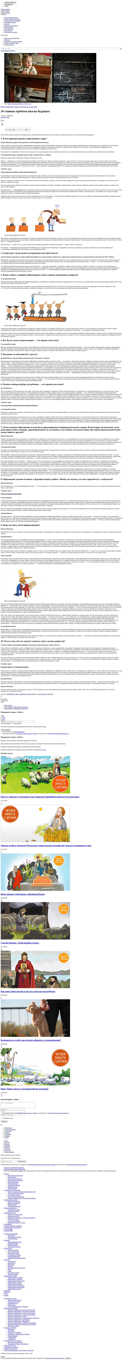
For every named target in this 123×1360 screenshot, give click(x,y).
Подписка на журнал (10, 32)
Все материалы (9, 29)
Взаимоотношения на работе (17, 1258)
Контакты (7, 1145)
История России (13, 1245)
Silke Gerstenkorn (13, 104)
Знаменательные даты (14, 1242)
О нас (6, 1140)
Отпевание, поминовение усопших (19, 1334)
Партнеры (7, 1150)
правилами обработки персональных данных (42, 1164)
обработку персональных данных (26, 733)
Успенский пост (13, 1303)
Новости (7, 24)
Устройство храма (13, 1211)
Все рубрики (8, 30)
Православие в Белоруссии (16, 1281)
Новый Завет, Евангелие (15, 1175)
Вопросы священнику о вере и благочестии (21, 1310)
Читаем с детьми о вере (11, 43)
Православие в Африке (15, 1279)
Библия (6, 1174)
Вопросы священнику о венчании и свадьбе (21, 1311)
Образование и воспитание (28, 107)
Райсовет (7, 40)
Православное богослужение (13, 41)
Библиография (12, 1188)
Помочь (7, 9)
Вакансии (7, 1149)
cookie (21, 1171)
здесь (44, 726)
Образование (8, 705)
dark (5, 117)
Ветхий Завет (12, 1177)
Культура (7, 1260)
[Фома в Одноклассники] (10, 1129)
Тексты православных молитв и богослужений (18, 1350)
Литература (11, 1263)
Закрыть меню (5, 11)
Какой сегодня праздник (11, 38)
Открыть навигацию (10, 2)
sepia (7, 117)
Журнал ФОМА (5, 107)
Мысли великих (13, 1274)
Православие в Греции (15, 1282)
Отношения (8, 1224)
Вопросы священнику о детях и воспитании (21, 1218)
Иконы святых (12, 1205)
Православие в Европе (15, 1284)
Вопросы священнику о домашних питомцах (22, 1314)
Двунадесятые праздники (16, 1193)
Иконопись (11, 1264)
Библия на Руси (13, 1187)
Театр (9, 1271)
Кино (9, 1269)
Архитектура (12, 1261)
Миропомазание (13, 1336)
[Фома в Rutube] (7, 1136)
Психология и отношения (12, 21)
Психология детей (13, 1216)
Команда (7, 1147)
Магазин (7, 1142)
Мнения (6, 1292)
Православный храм (10, 1208)
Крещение (11, 1329)
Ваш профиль (9, 4)
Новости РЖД (8, 1230)
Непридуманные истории (12, 19)
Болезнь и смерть (13, 1250)
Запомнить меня (8, 1118)
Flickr (20, 104)
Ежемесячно (17, 723)
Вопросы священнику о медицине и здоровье (22, 1324)
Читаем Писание (13, 1183)
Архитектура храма (14, 1209)
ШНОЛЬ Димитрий (26, 694)
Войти (13, 50)
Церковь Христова (10, 1345)
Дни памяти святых (14, 1195)
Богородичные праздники (16, 1196)
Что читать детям (13, 1219)
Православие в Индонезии (16, 1287)
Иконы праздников (14, 1203)
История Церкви (13, 1243)
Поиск (6, 6)
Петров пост (12, 1305)
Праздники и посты (10, 1298)
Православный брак (14, 1256)
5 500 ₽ (3, 720)
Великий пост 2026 (14, 1301)
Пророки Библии (13, 1182)
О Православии (13, 1238)
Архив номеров (9, 1152)
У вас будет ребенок (14, 1221)
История (7, 1240)
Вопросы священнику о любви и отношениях (22, 1323)
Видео (6, 1295)
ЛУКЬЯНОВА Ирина (13, 694)
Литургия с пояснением (15, 1342)
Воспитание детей (10, 1213)
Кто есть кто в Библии (15, 1179)
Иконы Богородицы (14, 1201)
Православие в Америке (15, 1277)
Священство (11, 1339)
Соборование (12, 1337)
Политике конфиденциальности (55, 1358)
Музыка (10, 1266)
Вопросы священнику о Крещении (18, 1321)
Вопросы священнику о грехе (17, 1316)
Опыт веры (11, 1235)
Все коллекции (9, 45)
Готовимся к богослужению (12, 1340)
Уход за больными (13, 1251)
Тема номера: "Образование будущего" (16, 707)
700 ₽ (2, 716)
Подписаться (22, 1161)
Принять (68, 1358)
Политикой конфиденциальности (58, 733)
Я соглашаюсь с (13, 732)
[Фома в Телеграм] (7, 1131)
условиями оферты (18, 732)
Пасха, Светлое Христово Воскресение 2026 (21, 1192)
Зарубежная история (14, 1247)
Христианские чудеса (14, 1237)
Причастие (11, 1331)
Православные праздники (12, 1190)
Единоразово (7, 723)
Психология (8, 1248)
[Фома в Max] (6, 1137)
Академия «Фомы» (10, 22)
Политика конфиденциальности (14, 1167)
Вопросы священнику (11, 25)
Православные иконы (11, 1200)
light (2, 117)
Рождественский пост (14, 1300)
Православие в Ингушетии (16, 1285)
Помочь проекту (5, 730)
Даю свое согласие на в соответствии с (36, 733)
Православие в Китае (14, 1289)
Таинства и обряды (10, 1327)
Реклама (6, 1144)
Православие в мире (10, 1276)
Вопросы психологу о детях (16, 1222)
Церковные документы (11, 1347)
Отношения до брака (14, 1255)
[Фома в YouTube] (7, 1134)
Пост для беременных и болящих (18, 1306)
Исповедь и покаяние (14, 1332)
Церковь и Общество (10, 1349)
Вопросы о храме (13, 1326)
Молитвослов (8, 27)
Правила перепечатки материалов (14, 1169)
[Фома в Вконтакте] (8, 1128)
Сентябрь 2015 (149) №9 (45, 694)
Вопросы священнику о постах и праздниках (22, 1198)
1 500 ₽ (3, 718)
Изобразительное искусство (16, 1268)
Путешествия (8, 1229)
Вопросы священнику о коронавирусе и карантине (23, 1318)
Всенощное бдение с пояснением (18, 1344)
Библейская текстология (15, 1180)
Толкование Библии (14, 1185)
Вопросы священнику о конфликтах (19, 1319)
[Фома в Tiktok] (6, 1133)
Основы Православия (11, 17)
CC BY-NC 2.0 (26, 104)
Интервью (7, 1290)
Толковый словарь (13, 1272)
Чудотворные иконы (14, 1206)
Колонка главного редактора (13, 1226)
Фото (6, 1294)
